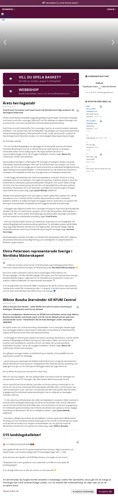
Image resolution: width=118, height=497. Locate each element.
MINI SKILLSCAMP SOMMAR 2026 (91, 108)
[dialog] (59, 485)
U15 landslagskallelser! (22, 434)
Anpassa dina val (10, 491)
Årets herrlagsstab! (19, 103)
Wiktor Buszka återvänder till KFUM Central (39, 299)
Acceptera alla (105, 491)
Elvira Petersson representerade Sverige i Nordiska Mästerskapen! (37, 253)
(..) (87, 135)
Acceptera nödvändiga (83, 491)
